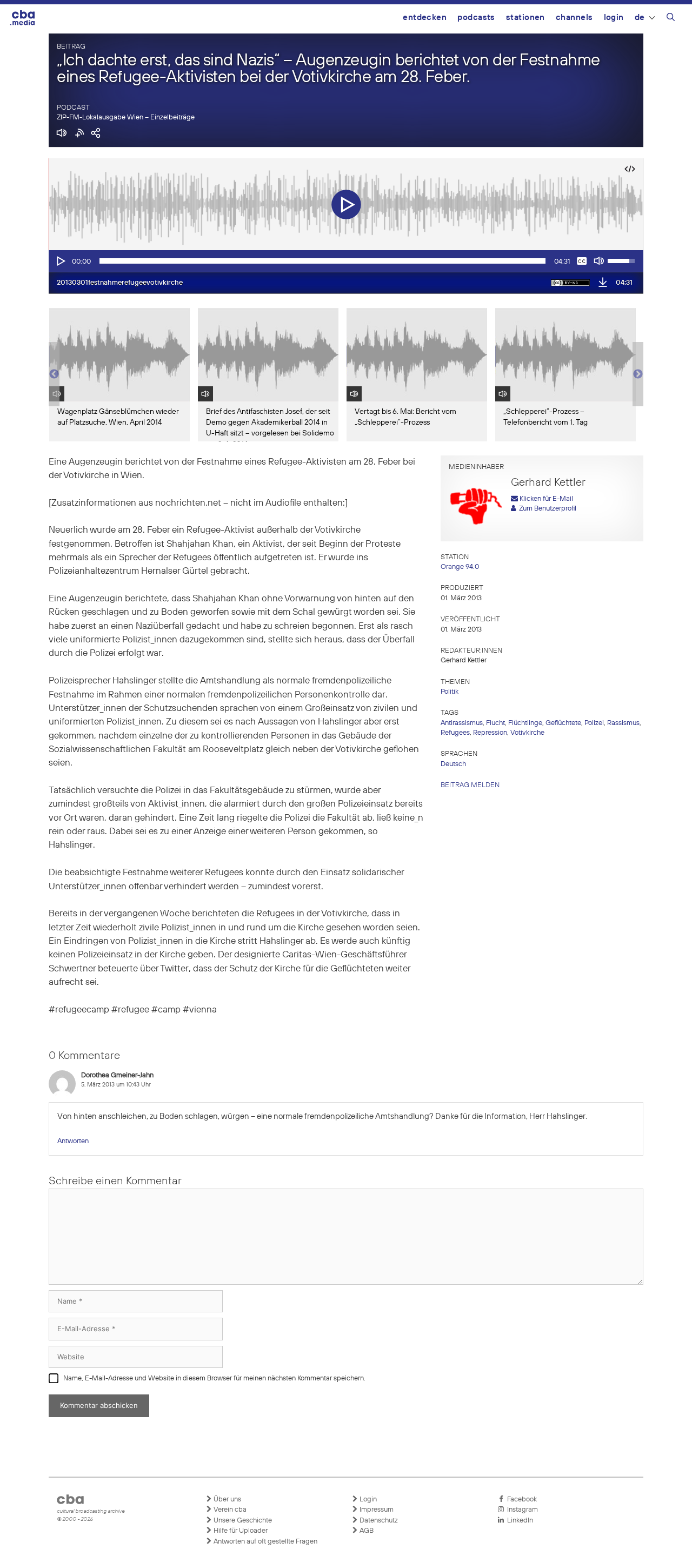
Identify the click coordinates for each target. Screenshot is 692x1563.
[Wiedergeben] (60, 261)
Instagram (521, 1509)
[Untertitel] (581, 261)
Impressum (376, 1509)
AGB (366, 1530)
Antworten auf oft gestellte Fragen (264, 1541)
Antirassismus (462, 723)
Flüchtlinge (525, 723)
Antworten (73, 1141)
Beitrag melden (470, 785)
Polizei (594, 723)
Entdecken (425, 18)
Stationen (525, 18)
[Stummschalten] (599, 261)
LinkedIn (518, 1520)
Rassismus (623, 723)
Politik (449, 691)
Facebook (520, 1499)
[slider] (322, 261)
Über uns (226, 1499)
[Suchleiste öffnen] (671, 18)
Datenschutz (378, 1520)
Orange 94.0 (460, 567)
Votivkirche (527, 732)
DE (640, 18)
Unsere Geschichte (242, 1520)
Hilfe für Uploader (240, 1530)
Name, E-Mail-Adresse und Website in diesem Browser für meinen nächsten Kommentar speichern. (214, 1378)
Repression (490, 732)
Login (614, 18)
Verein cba (229, 1509)
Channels (574, 18)
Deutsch (453, 764)
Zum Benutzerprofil (546, 508)
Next (638, 374)
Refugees (455, 732)
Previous (54, 374)
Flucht (495, 723)
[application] (346, 261)
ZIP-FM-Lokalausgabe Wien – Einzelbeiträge (126, 117)
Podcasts (476, 18)
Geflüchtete (563, 723)
